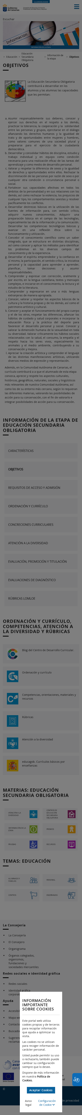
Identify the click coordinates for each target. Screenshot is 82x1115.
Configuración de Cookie (47, 1103)
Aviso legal (28, 1103)
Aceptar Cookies (41, 1090)
